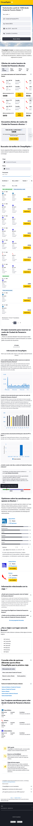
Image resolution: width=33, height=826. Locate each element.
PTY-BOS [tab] (16, 345)
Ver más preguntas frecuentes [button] (16, 620)
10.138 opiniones (12, 566)
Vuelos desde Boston (7, 695)
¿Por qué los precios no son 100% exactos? (13, 792)
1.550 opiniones (12, 523)
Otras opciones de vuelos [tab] (8, 669)
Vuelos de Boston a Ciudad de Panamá (11, 687)
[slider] (31, 176)
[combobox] (6, 14)
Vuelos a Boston (5, 691)
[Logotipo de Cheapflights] (6, 2)
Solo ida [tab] (27, 69)
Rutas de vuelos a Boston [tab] (8, 676)
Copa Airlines (11, 518)
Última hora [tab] (20, 69)
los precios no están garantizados (8, 781)
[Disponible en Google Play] (13, 822)
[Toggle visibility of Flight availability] (16, 459)
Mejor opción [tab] (12, 69)
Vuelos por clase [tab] (6, 679)
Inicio (12, 797)
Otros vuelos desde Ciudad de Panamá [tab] (11, 672)
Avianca (10, 573)
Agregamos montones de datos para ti (12, 789)
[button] (22, 10)
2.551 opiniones (12, 577)
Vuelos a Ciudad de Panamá (8, 689)
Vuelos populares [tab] (21, 676)
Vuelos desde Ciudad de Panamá (10, 693)
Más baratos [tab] (4, 69)
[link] (14, 138)
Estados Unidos (18, 797)
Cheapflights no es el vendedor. (10, 786)
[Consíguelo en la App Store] (19, 822)
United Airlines (12, 561)
